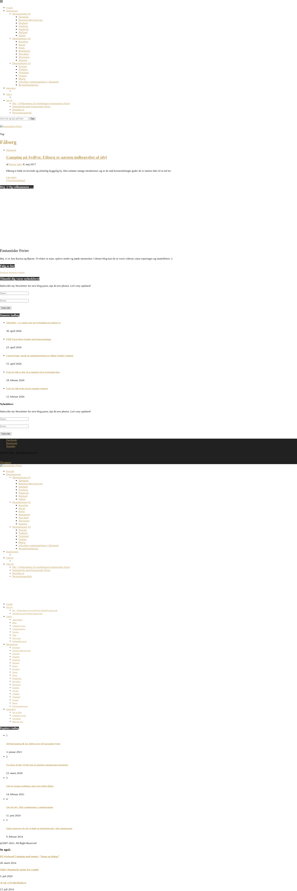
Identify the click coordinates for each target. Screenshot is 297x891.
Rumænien (24, 50)
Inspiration (11, 88)
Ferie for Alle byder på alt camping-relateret (27, 388)
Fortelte (15, 632)
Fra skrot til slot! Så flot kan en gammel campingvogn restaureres (37, 765)
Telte (14, 635)
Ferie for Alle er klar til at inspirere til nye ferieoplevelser (33, 372)
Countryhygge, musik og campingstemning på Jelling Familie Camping (39, 356)
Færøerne (24, 29)
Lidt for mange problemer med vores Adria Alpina (30, 786)
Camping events (19, 715)
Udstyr (9, 94)
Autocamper (17, 620)
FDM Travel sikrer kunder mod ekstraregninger (28, 339)
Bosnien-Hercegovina (31, 20)
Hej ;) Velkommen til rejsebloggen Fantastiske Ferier (41, 103)
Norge (22, 44)
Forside (9, 8)
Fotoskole (16, 718)
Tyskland (24, 72)
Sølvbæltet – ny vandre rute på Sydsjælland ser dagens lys (33, 323)
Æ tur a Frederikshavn (13, 882)
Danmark (24, 16)
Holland (23, 32)
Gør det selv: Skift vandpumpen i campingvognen (29, 807)
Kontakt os (18, 109)
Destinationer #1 (21, 13)
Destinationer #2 (21, 38)
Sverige (23, 66)
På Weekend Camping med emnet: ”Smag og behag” (29, 856)
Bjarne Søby (15, 164)
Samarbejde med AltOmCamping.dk (27, 613)
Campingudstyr (18, 629)
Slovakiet (24, 54)
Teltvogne (16, 638)
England (23, 23)
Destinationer (12, 11)
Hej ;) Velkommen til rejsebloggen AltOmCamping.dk (34, 610)
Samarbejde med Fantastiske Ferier (31, 106)
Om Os (9, 100)
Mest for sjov (17, 722)
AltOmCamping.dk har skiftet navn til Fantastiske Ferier (33, 744)
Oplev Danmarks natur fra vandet (19, 869)
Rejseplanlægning (28, 84)
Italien (22, 35)
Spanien (23, 60)
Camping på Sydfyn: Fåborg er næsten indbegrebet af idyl (56, 157)
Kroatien (23, 41)
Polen (22, 47)
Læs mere (11, 177)
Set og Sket (17, 712)
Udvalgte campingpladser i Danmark (39, 81)
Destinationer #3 (21, 63)
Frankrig (23, 26)
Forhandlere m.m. (19, 641)
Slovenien (24, 57)
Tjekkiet (23, 69)
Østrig (22, 78)
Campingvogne (18, 626)
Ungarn (23, 75)
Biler (14, 623)
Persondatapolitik (22, 112)
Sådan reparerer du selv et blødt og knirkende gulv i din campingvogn (39, 828)
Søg (32, 118)
